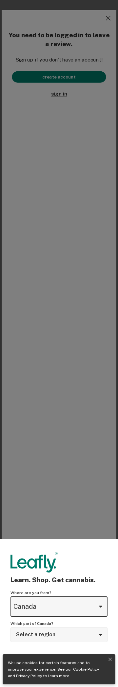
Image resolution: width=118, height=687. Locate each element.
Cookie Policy (86, 669)
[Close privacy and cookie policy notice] (110, 659)
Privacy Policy (29, 676)
